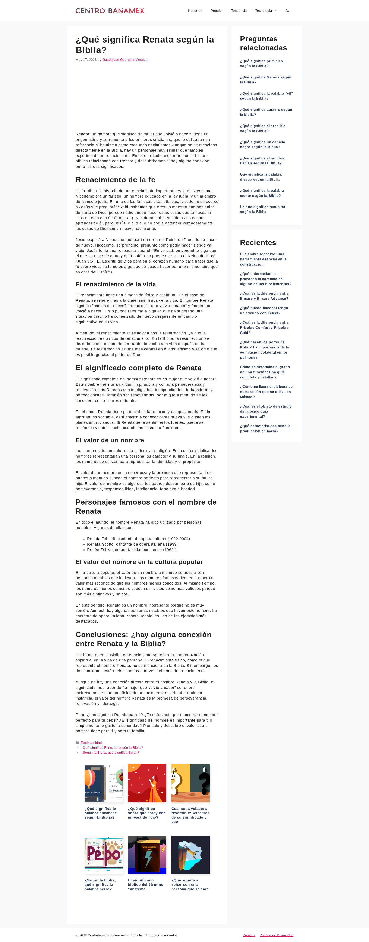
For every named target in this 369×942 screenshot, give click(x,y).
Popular (217, 10)
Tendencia (239, 10)
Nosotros (195, 10)
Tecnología (263, 10)
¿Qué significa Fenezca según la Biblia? (112, 747)
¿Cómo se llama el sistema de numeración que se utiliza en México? (266, 392)
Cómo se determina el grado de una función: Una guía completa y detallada (265, 372)
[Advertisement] (147, 100)
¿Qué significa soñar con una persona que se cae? (190, 884)
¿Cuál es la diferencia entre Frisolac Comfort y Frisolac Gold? (264, 328)
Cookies (249, 935)
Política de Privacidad (276, 935)
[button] (287, 10)
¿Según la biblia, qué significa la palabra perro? (100, 884)
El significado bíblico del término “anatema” (145, 884)
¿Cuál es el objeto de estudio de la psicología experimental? (266, 411)
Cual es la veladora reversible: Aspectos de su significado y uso (190, 815)
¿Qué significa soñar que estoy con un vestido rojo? (146, 813)
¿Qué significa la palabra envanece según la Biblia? (101, 813)
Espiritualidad (91, 742)
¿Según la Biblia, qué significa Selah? (110, 752)
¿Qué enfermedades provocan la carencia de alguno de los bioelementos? (265, 279)
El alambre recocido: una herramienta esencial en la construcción (263, 259)
